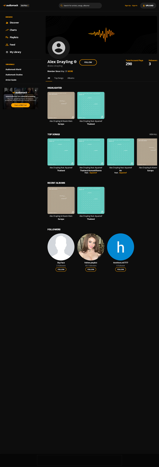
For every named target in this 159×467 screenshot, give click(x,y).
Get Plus (24, 5)
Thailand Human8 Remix (91, 170)
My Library (15, 52)
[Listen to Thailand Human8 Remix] (90, 152)
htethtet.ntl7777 (120, 262)
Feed (12, 44)
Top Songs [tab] (58, 78)
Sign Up (128, 6)
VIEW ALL (153, 134)
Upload (150, 5)
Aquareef (93, 173)
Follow (88, 62)
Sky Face (61, 262)
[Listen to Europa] (60, 105)
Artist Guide (11, 80)
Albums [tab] (71, 78)
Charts (13, 29)
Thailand (91, 124)
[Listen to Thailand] (90, 105)
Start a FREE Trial (20, 105)
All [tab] (49, 78)
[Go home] (10, 5)
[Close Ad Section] (35, 90)
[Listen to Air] (120, 152)
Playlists (14, 37)
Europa (61, 124)
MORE (70, 71)
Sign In (134, 6)
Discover (14, 22)
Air (120, 170)
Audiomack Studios (14, 74)
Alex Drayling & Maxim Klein (61, 121)
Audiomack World (13, 69)
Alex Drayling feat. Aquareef (91, 121)
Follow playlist (91, 262)
